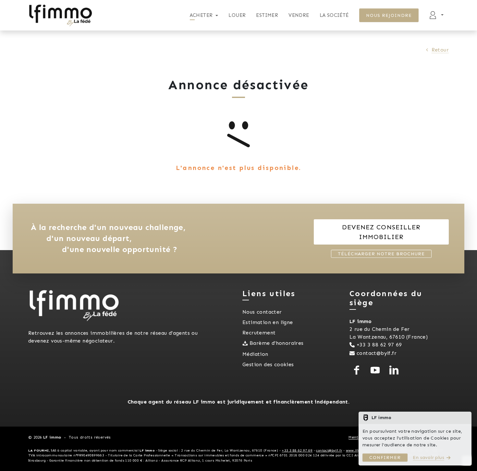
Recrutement (258, 333)
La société (334, 15)
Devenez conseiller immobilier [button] (381, 232)
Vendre (298, 15)
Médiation (255, 354)
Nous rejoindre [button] (389, 15)
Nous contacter (262, 312)
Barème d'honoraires (277, 343)
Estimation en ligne (267, 322)
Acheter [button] (201, 15)
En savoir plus (428, 457)
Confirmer (385, 457)
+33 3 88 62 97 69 (379, 345)
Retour (440, 50)
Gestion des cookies (268, 364)
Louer (237, 15)
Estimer (267, 15)
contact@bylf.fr (377, 353)
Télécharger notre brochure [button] (381, 254)
